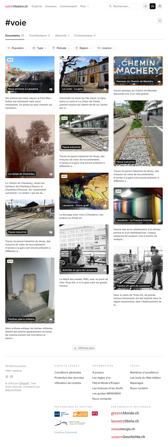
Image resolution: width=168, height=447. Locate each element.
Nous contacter (102, 398)
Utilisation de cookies (67, 383)
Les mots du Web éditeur (145, 377)
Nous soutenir (139, 388)
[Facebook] (7, 376)
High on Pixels (13, 389)
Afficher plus (86, 348)
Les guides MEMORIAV (106, 393)
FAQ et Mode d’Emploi (106, 383)
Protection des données (69, 377)
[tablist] (84, 36)
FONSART (24, 383)
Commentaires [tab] (84, 35)
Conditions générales (67, 372)
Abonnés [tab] (62, 35)
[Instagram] (11, 376)
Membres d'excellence (144, 372)
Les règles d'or (101, 377)
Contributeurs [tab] (39, 35)
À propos (98, 372)
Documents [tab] (14, 35)
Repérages (136, 383)
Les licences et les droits (107, 388)
